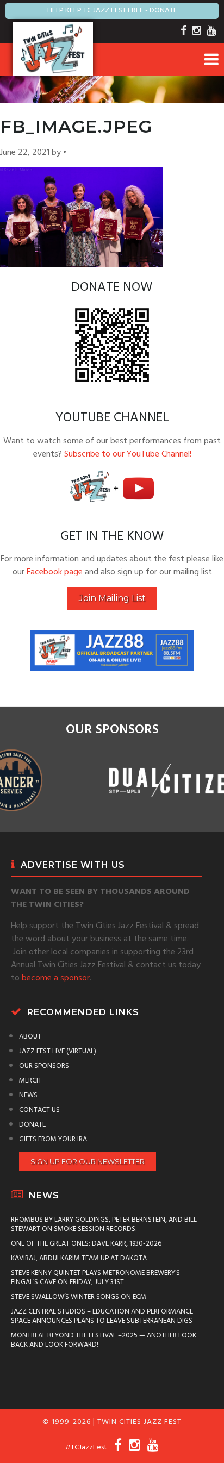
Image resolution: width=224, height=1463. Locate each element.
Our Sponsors (44, 1066)
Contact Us (39, 1110)
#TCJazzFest (86, 1447)
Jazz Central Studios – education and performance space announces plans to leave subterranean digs (102, 1316)
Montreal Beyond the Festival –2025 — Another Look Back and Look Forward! (103, 1340)
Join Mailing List (112, 598)
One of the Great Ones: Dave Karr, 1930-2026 (86, 1243)
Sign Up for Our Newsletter (87, 1161)
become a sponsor (56, 978)
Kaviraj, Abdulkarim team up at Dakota (79, 1258)
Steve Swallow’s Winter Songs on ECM (78, 1297)
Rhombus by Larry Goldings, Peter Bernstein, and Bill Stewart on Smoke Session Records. (104, 1224)
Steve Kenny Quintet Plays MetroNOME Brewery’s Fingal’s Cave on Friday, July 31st (95, 1277)
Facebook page (55, 572)
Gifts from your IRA (53, 1139)
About (30, 1036)
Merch (30, 1080)
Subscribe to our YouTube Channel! (127, 454)
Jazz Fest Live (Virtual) (57, 1051)
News (28, 1095)
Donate (32, 1124)
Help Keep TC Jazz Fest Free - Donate (112, 10)
